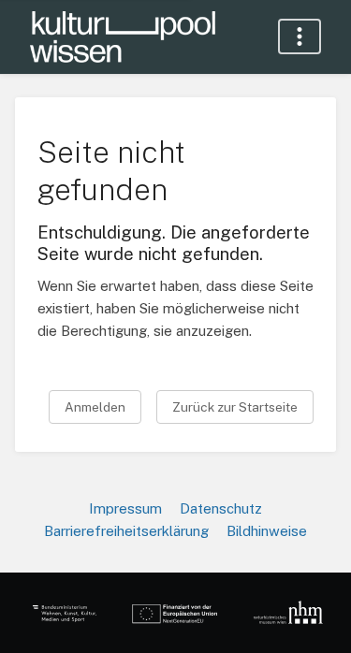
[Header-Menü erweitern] (299, 36)
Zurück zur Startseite (235, 406)
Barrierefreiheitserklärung (126, 531)
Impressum (125, 508)
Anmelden (95, 406)
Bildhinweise (267, 531)
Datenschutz (221, 508)
